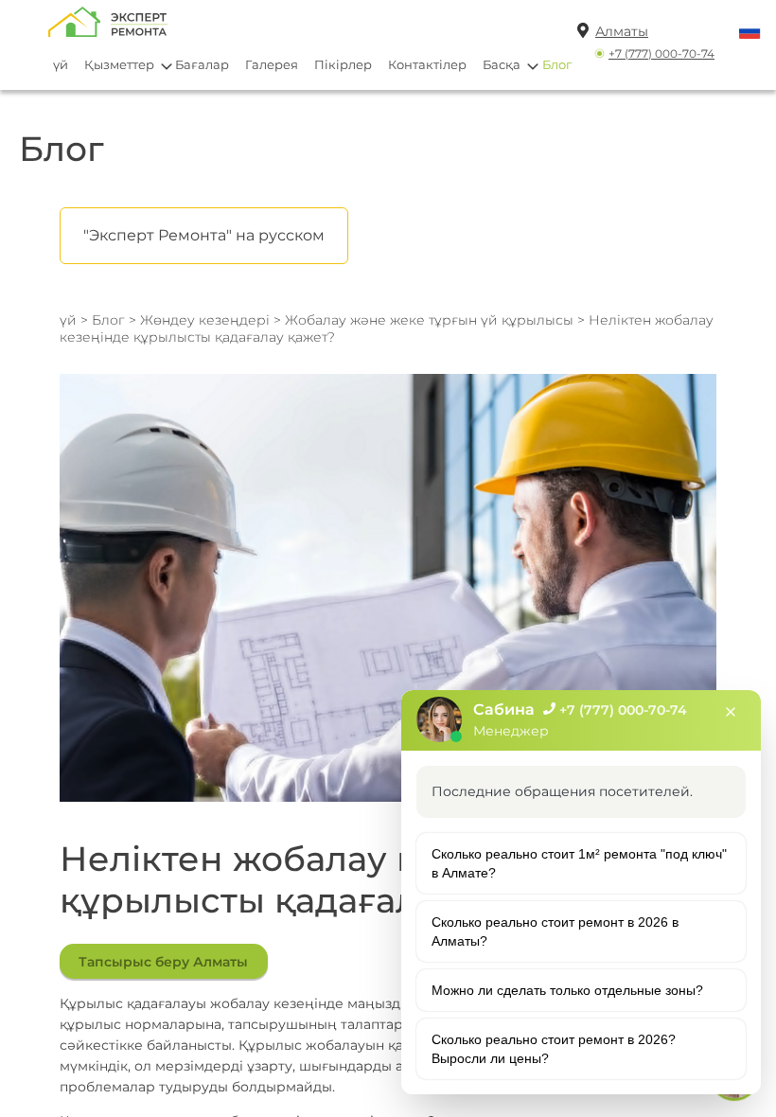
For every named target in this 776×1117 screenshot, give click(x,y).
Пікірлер (343, 64)
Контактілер (427, 64)
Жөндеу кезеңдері (205, 319)
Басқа (501, 64)
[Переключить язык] (750, 33)
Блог (557, 64)
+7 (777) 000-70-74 (661, 53)
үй (60, 64)
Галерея (271, 64)
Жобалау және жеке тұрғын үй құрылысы (431, 319)
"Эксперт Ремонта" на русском (204, 235)
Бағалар (202, 64)
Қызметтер (119, 64)
